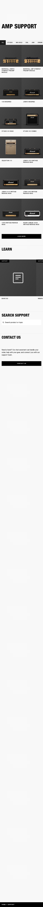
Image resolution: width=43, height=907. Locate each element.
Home (4, 904)
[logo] (8, 8)
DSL (27, 42)
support (11, 904)
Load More (22, 236)
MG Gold (19, 42)
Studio (10, 42)
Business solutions (35, 4)
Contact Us (21, 363)
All (3, 42)
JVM (33, 42)
